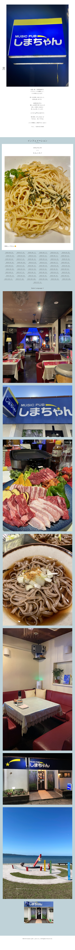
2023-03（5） (66, 272)
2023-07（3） (21, 272)
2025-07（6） (21, 259)
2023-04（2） (55, 272)
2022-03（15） (66, 279)
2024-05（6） (43, 265)
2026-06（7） (32, 252)
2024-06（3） (32, 265)
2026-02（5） (10, 255)
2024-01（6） (21, 269)
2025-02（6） (10, 262)
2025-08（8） (9, 259)
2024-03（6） (66, 265)
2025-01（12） (21, 262)
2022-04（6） (55, 279)
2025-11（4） (43, 255)
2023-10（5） (54, 269)
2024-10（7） (54, 262)
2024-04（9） (55, 265)
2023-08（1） (10, 272)
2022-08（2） (9, 279)
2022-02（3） (38, 282)
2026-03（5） (66, 252)
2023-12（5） (32, 269)
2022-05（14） (43, 279)
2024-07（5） (21, 265)
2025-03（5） (66, 259)
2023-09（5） (65, 269)
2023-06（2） (32, 272)
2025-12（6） (33, 255)
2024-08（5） (9, 265)
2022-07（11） (20, 279)
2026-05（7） (43, 252)
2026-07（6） (21, 252)
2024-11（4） (43, 262)
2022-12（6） (32, 275)
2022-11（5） (43, 275)
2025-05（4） (43, 259)
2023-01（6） (21, 275)
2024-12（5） (33, 262)
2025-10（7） (54, 255)
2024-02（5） (10, 269)
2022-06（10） (31, 279)
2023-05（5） (43, 272)
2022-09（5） (65, 275)
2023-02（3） (10, 275)
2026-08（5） (9, 252)
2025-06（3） (32, 259)
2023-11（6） (43, 269)
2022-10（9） (54, 275)
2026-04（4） (55, 252)
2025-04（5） (55, 259)
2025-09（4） (65, 255)
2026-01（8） (22, 255)
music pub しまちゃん (33, 938)
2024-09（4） (65, 262)
